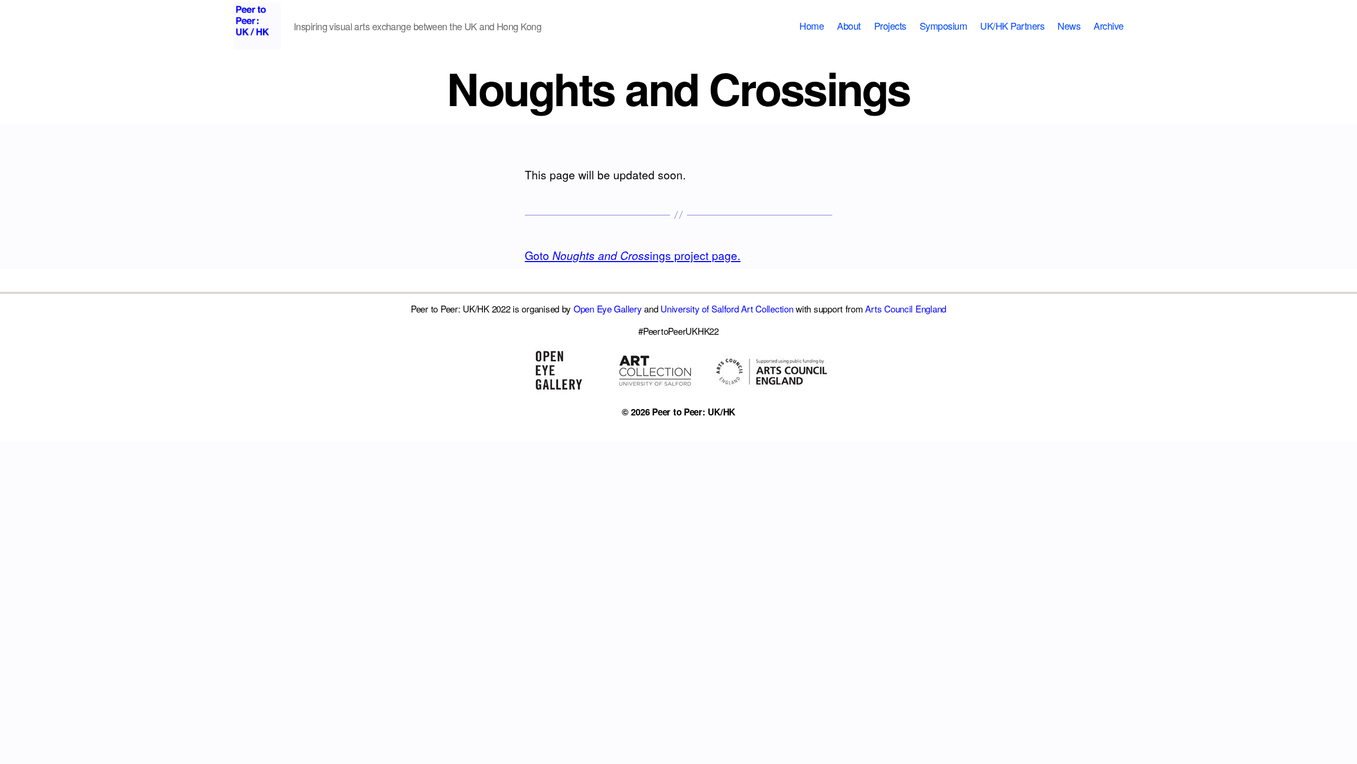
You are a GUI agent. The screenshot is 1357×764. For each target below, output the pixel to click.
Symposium (943, 26)
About (849, 26)
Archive (1109, 26)
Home (811, 26)
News (1069, 26)
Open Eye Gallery (608, 308)
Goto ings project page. (633, 255)
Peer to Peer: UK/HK (693, 411)
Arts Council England (905, 308)
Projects (890, 26)
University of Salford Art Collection (726, 308)
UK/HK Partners (1012, 26)
